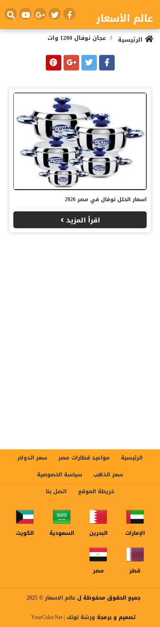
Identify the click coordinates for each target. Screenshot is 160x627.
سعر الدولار (32, 458)
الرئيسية (132, 458)
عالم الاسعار (60, 598)
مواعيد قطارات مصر (84, 458)
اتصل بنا (56, 491)
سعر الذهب (108, 474)
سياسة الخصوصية (59, 474)
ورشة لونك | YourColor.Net (63, 617)
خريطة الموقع (96, 491)
